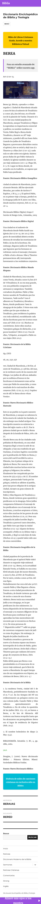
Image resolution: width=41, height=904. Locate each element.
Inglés (6, 886)
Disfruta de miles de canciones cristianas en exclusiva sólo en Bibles (20, 782)
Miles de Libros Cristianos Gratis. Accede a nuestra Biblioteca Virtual (20, 40)
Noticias (6, 854)
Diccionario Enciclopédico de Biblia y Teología (20, 16)
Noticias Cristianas (11, 870)
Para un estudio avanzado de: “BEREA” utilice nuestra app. (21, 66)
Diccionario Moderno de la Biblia (17, 859)
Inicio (5, 849)
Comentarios (9, 875)
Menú (6, 24)
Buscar (6, 833)
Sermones (7, 865)
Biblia (6, 3)
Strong (6, 881)
